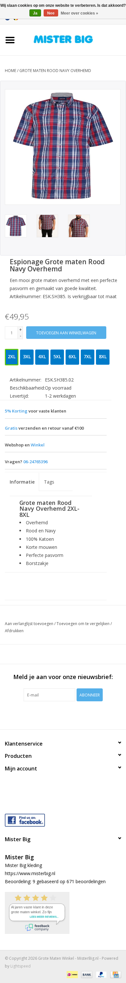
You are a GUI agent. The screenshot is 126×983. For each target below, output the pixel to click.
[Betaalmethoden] (71, 974)
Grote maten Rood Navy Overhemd (55, 70)
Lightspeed (20, 966)
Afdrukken (14, 630)
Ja (35, 13)
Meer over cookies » (79, 13)
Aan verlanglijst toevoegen (29, 623)
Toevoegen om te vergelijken (83, 623)
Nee (51, 13)
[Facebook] (63, 819)
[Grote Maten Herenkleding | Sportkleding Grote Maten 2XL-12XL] (73, 39)
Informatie (22, 482)
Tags (49, 482)
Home (10, 70)
